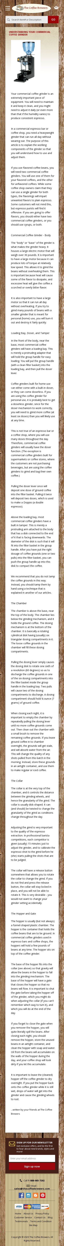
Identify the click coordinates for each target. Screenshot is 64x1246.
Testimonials (21, 1221)
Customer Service (23, 1217)
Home (18, 1213)
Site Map (33, 1225)
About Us (28, 1213)
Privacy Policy (42, 1213)
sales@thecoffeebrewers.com (32, 1188)
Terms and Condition (41, 1221)
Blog (50, 1217)
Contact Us (39, 1217)
